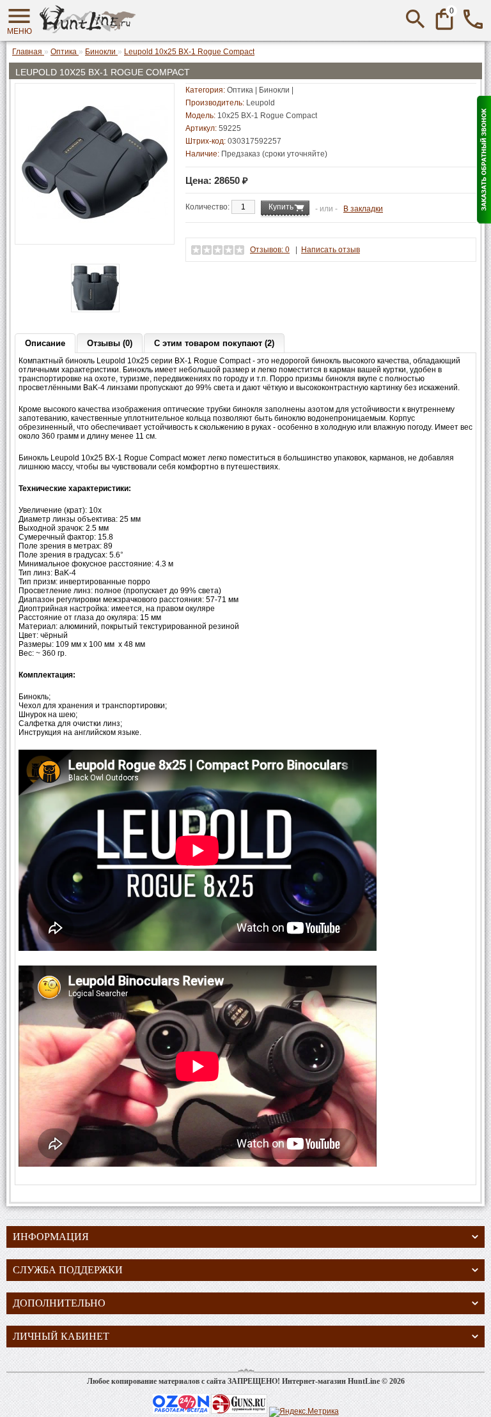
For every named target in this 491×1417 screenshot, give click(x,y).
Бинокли (274, 90)
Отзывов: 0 (270, 249)
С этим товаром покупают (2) (214, 343)
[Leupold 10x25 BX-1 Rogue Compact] (95, 233)
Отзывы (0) (109, 343)
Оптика (240, 90)
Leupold (260, 102)
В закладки (363, 208)
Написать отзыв (330, 249)
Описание (45, 343)
